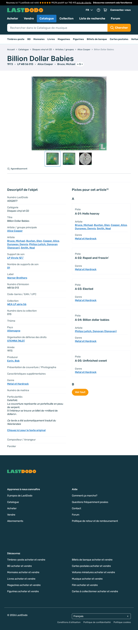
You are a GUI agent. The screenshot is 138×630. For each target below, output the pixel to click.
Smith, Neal (28, 247)
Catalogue (47, 18)
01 (8, 267)
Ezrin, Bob (13, 360)
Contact (76, 508)
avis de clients (84, 2)
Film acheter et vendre (85, 585)
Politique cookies (122, 622)
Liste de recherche (92, 18)
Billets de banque (97, 39)
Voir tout (80, 392)
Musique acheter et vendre (87, 578)
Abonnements (15, 521)
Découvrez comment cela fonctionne (112, 2)
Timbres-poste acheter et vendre (26, 559)
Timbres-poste (15, 39)
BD (29, 39)
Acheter (12, 18)
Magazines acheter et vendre (24, 585)
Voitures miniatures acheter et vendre (93, 572)
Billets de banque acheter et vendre (92, 559)
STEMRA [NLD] (16, 340)
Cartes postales (119, 39)
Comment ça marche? (84, 495)
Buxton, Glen (34, 240)
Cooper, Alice (51, 240)
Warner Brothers (17, 277)
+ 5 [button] (79, 64)
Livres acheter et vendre (21, 578)
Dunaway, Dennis (17, 244)
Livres (51, 39)
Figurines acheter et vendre (23, 591)
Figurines (78, 39)
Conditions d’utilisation (68, 622)
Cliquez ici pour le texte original (26, 430)
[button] (105, 10)
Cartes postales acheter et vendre (91, 566)
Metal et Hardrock (18, 383)
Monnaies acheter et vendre (23, 572)
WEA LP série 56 (16, 304)
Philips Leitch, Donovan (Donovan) (96, 331)
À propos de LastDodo (19, 495)
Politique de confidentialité (97, 622)
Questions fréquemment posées (90, 502)
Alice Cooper (45, 64)
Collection (66, 18)
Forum (115, 18)
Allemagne (13, 330)
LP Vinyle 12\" (15, 257)
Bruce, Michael (66, 64)
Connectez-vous (120, 10)
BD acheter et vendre (19, 566)
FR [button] (87, 10)
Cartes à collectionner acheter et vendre (95, 591)
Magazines (64, 39)
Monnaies (39, 39)
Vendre (29, 18)
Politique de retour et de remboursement (95, 521)
